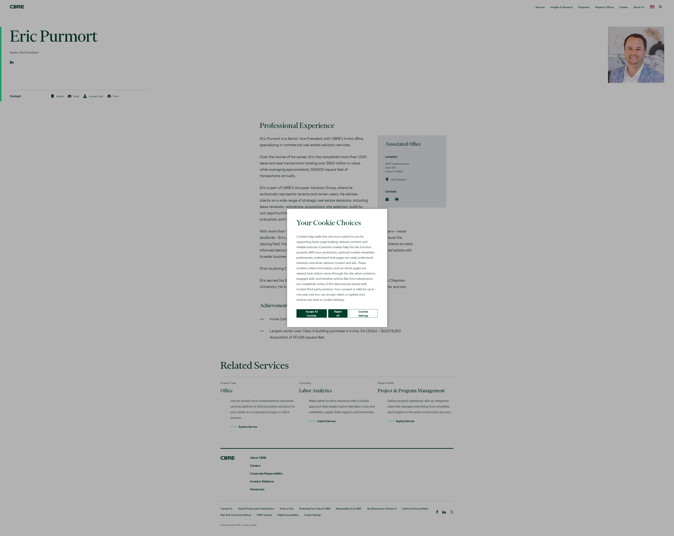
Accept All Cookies (312, 313)
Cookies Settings (363, 313)
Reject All (338, 313)
